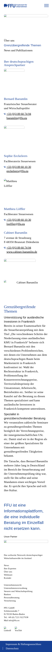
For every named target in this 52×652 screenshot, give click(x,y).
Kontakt (7, 578)
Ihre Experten (10, 568)
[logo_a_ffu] (15, 5)
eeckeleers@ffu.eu (17, 171)
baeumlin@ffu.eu (16, 117)
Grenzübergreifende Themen (22, 45)
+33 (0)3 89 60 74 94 (18, 113)
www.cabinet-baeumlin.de (21, 251)
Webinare (8, 575)
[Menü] (46, 5)
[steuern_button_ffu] (26, 21)
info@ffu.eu (14, 620)
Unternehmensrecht (13, 585)
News (6, 565)
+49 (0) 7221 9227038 (18, 617)
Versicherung (10, 601)
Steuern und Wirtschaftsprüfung (18, 591)
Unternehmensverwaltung (15, 588)
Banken (7, 594)
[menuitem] (46, 5)
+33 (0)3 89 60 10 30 (18, 166)
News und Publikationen (18, 50)
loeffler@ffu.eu (15, 223)
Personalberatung (11, 597)
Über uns (9, 40)
